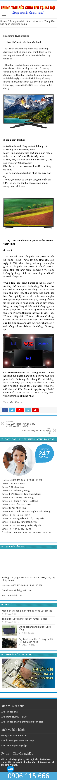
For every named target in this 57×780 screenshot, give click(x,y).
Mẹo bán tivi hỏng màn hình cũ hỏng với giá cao (27, 610)
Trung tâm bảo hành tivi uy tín (25, 21)
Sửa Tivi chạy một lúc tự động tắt (36, 430)
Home (3, 21)
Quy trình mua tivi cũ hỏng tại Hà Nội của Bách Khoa (36, 640)
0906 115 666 (28, 776)
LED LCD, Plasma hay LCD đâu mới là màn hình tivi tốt (20, 424)
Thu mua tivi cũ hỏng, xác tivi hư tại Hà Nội (24, 618)
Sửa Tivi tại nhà (9, 711)
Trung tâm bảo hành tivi (14, 735)
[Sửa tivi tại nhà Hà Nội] (28, 8)
